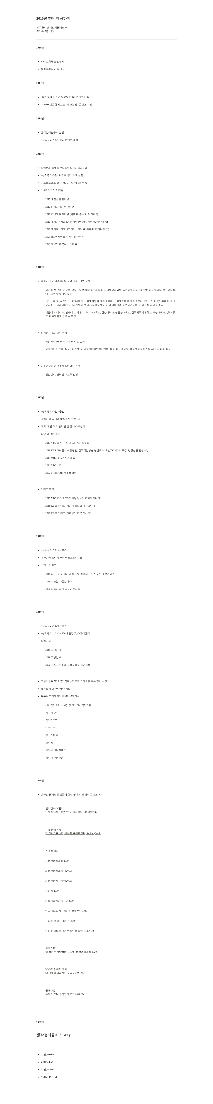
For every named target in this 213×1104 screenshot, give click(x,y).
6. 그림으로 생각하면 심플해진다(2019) (66, 910)
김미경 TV (51, 712)
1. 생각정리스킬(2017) (57, 812)
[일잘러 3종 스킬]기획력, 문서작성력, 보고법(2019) (73, 833)
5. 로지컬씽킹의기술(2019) (59, 900)
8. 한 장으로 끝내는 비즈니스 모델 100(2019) (69, 930)
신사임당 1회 (52, 705)
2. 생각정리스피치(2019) (58, 870)
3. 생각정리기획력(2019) (58, 880)
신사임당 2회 (68, 705)
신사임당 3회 (84, 705)
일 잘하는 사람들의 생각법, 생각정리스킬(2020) (71, 951)
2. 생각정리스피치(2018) (83, 812)
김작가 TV (51, 720)
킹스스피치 (51, 735)
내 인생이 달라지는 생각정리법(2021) (65, 973)
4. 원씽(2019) (52, 890)
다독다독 (50, 727)
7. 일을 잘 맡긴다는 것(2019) (60, 920)
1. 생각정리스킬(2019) (57, 860)
